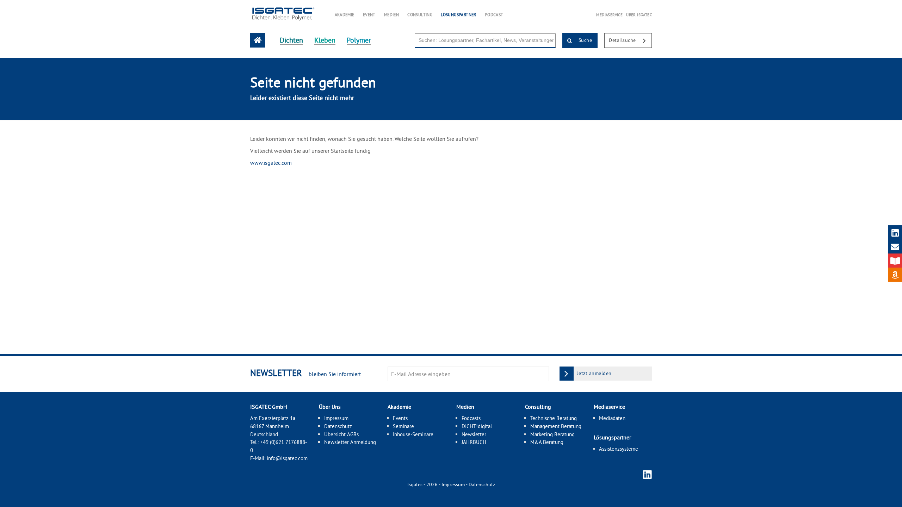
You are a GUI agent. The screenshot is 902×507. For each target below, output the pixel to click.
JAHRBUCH (474, 442)
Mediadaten (612, 418)
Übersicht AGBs (341, 434)
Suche (584, 40)
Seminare (403, 426)
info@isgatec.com (287, 458)
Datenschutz (338, 426)
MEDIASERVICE (609, 14)
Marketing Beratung (552, 434)
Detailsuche (623, 40)
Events (400, 418)
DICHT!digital (477, 426)
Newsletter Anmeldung (350, 442)
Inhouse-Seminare (413, 434)
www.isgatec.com (271, 162)
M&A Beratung (546, 442)
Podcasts (471, 418)
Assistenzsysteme (618, 448)
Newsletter (474, 434)
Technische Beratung (553, 418)
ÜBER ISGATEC (639, 14)
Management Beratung (555, 426)
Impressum (336, 418)
